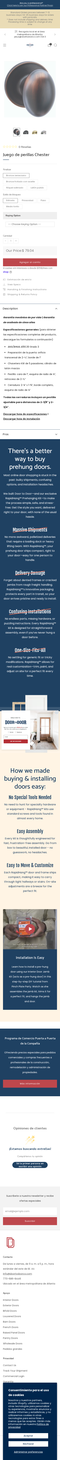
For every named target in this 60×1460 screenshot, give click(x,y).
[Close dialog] (56, 712)
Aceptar (28, 1435)
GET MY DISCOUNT (15, 741)
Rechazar (28, 1443)
